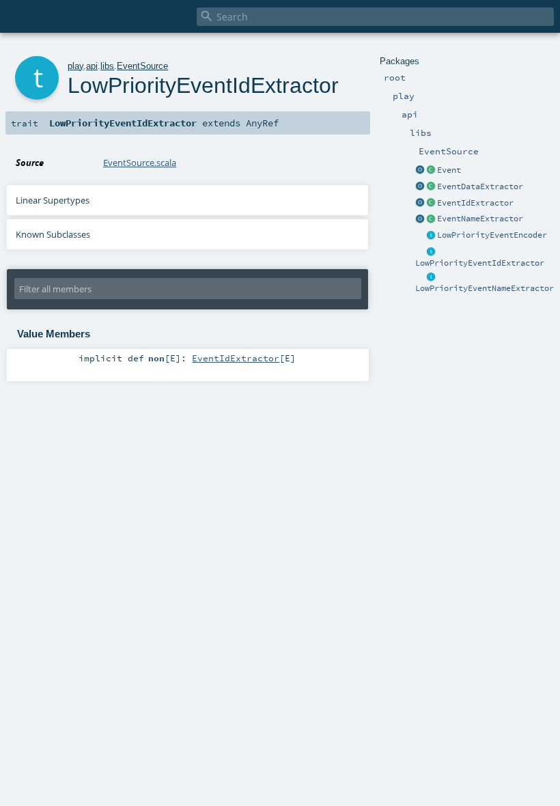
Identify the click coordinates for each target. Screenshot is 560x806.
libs (107, 66)
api (92, 66)
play (75, 66)
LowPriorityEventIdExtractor (479, 263)
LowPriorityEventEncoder (492, 235)
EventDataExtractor (480, 186)
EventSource (142, 66)
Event (449, 170)
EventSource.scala (139, 162)
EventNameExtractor (480, 218)
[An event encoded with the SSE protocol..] (430, 170)
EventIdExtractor (475, 203)
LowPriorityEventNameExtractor (484, 288)
